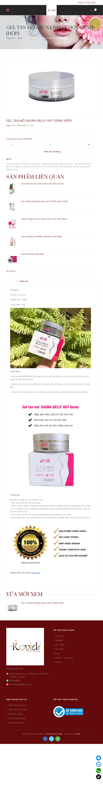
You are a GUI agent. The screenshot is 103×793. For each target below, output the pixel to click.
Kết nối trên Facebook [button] (65, 699)
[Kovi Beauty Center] (25, 646)
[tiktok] (98, 776)
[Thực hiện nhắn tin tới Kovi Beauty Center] (51, 738)
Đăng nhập (90, 2)
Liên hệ (58, 662)
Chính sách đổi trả (15, 714)
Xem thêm (10, 271)
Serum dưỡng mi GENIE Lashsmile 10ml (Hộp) (41, 236)
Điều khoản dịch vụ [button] (16, 699)
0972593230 (15, 680)
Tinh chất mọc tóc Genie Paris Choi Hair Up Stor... (43, 183)
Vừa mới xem (24, 594)
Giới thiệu (59, 640)
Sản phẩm (59, 649)
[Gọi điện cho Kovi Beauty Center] (57, 738)
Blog (57, 653)
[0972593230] (98, 770)
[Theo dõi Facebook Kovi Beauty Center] (45, 738)
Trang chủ (59, 636)
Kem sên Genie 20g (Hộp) (32, 254)
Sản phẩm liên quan (35, 177)
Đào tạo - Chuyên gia (64, 658)
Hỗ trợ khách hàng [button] (63, 630)
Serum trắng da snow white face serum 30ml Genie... (44, 219)
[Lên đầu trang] (97, 785)
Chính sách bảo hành (16, 718)
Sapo (78, 734)
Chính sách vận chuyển (17, 709)
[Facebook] (98, 758)
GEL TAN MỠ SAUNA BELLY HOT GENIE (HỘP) (42, 603)
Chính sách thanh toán (17, 705)
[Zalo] (98, 764)
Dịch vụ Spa (60, 644)
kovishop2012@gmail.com (21, 684)
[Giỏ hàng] (94, 11)
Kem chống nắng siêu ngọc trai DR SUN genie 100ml (44, 201)
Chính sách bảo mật (16, 723)
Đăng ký (81, 2)
